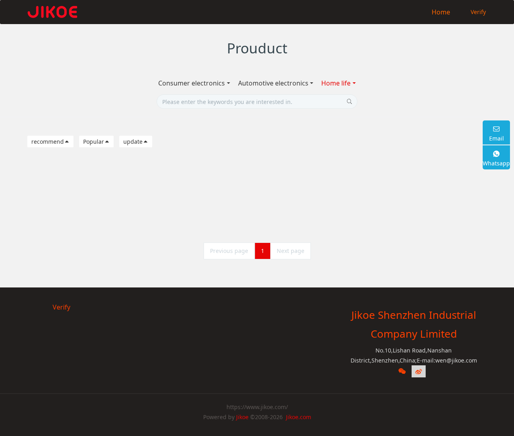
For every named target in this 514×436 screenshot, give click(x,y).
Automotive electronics (273, 83)
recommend (47, 141)
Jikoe (242, 417)
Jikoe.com (298, 417)
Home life (336, 83)
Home (441, 12)
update (133, 141)
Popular (93, 141)
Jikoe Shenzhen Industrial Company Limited (413, 324)
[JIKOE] (52, 12)
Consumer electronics (191, 83)
